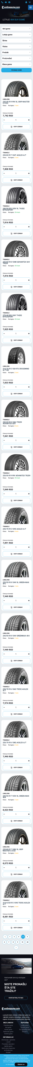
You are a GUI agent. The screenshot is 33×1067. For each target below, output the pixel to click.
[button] (16, 28)
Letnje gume (25, 1025)
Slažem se (21, 1064)
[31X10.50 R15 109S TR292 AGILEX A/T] (16, 889)
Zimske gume (25, 1027)
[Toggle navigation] (30, 7)
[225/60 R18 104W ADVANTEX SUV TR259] (16, 248)
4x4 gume (8, 1027)
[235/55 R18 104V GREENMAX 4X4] (16, 622)
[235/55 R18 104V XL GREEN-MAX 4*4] (16, 569)
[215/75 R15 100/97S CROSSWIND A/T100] (16, 355)
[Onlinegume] (13, 8)
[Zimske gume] (16, 37)
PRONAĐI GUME (16, 70)
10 (22, 942)
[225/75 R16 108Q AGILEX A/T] (16, 729)
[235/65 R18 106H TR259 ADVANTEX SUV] (16, 409)
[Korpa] (30, 2)
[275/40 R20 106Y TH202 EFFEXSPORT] (16, 302)
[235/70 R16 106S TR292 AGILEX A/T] (16, 676)
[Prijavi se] (26, 2)
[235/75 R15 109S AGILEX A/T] (16, 515)
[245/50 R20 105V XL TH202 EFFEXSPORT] (16, 195)
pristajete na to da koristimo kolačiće (19, 1061)
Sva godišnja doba (24, 1029)
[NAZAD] (5, 937)
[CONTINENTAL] (16, 61)
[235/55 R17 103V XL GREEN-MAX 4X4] (16, 782)
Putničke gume (8, 1025)
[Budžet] (16, 67)
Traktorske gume (8, 1031)
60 (27, 942)
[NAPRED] (16, 948)
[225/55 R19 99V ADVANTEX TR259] (16, 462)
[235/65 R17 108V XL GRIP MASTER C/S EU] (16, 836)
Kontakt (8, 1052)
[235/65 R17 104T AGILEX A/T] (16, 142)
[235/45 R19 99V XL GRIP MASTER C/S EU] (16, 88)
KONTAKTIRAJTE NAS (16, 998)
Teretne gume (8, 1034)
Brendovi (24, 1031)
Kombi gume (8, 1029)
